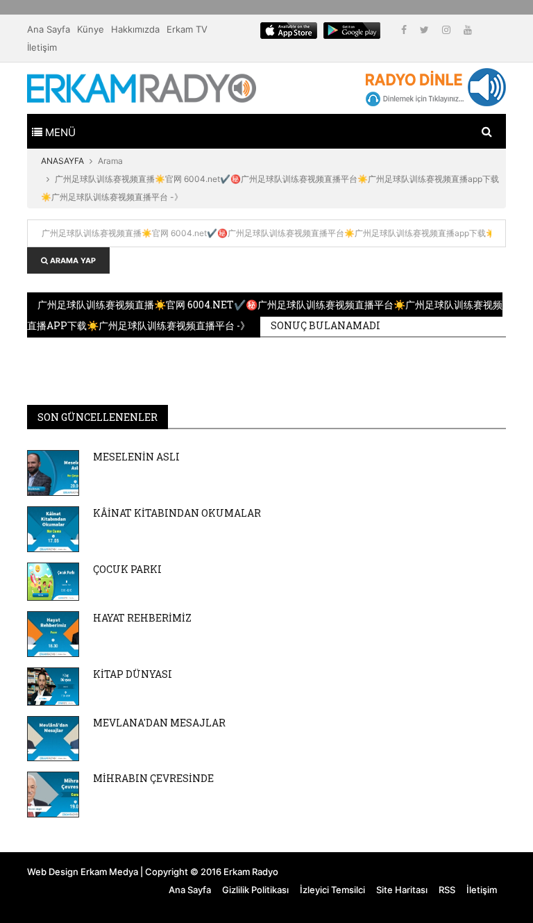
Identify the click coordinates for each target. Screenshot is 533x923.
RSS (447, 889)
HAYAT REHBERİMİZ (142, 617)
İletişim (42, 47)
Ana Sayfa (48, 29)
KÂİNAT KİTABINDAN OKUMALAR (177, 512)
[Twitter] (426, 29)
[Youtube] (468, 29)
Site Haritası (402, 889)
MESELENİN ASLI (136, 456)
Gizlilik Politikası (255, 889)
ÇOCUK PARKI (127, 569)
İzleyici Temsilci (332, 889)
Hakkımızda (135, 29)
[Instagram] (447, 29)
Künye (90, 29)
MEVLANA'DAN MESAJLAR (159, 722)
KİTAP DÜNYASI (132, 674)
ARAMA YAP (72, 260)
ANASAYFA (62, 161)
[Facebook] (405, 29)
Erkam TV (187, 29)
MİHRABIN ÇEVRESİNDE (153, 778)
